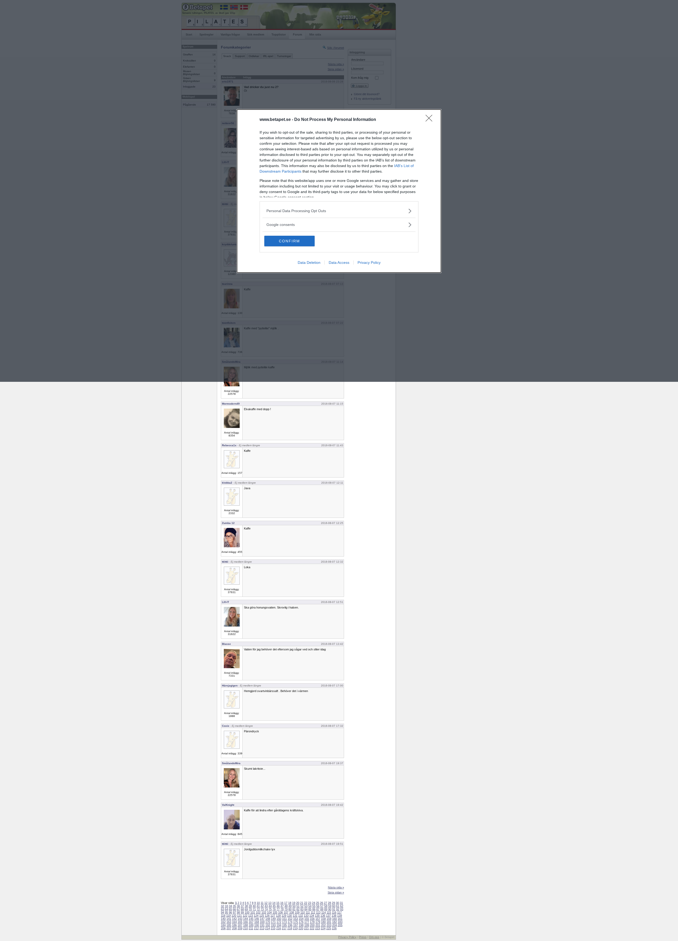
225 (328, 928)
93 (341, 909)
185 (228, 925)
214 (267, 928)
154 (301, 918)
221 (306, 928)
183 (340, 922)
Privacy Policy (369, 262)
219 (295, 928)
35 (234, 906)
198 (301, 925)
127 (272, 915)
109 (297, 912)
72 (258, 909)
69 (246, 909)
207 (228, 928)
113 (318, 912)
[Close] (431, 120)
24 (313, 902)
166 (245, 922)
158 (323, 918)
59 (329, 906)
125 (261, 915)
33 (226, 906)
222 (312, 928)
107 (286, 912)
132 (300, 915)
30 (337, 902)
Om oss (374, 937)
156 (312, 918)
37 (242, 906)
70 (250, 909)
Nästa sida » (336, 887)
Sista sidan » (336, 892)
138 (334, 915)
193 (273, 925)
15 (277, 902)
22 (305, 902)
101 (252, 912)
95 (226, 912)
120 (233, 915)
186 (234, 925)
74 (266, 909)
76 (274, 909)
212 (256, 928)
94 (222, 912)
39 (250, 906)
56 (317, 906)
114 (323, 912)
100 (247, 912)
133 (306, 915)
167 (251, 922)
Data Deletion (309, 262)
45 (274, 906)
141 (228, 918)
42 (262, 906)
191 (262, 925)
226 (334, 928)
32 (222, 906)
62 (341, 906)
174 (290, 922)
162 (223, 922)
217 (284, 928)
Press (363, 937)
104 (269, 912)
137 (328, 915)
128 (278, 915)
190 (256, 925)
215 (273, 928)
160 (334, 918)
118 (223, 915)
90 (329, 909)
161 (340, 918)
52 (302, 906)
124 (256, 915)
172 (278, 922)
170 (267, 922)
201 (317, 925)
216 (278, 928)
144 (245, 918)
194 (278, 925)
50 (294, 906)
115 (329, 912)
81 (294, 909)
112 (313, 912)
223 (317, 928)
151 (284, 918)
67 (238, 909)
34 (230, 906)
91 (333, 909)
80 (290, 909)
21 (301, 902)
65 (230, 909)
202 (323, 925)
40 (254, 906)
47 (282, 906)
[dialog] (339, 191)
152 (290, 918)
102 (258, 912)
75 (270, 909)
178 (312, 922)
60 (333, 906)
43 (266, 906)
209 (240, 928)
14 (273, 902)
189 (251, 925)
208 (234, 928)
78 (282, 909)
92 (337, 909)
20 (297, 902)
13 (269, 902)
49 (290, 906)
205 (340, 925)
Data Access (339, 262)
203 (329, 925)
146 (256, 918)
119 (228, 915)
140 (223, 918)
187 (240, 925)
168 (256, 922)
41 (258, 906)
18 (289, 902)
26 (321, 902)
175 (295, 922)
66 (234, 909)
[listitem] (339, 211)
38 (246, 906)
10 (258, 902)
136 (322, 915)
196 (290, 925)
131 (295, 915)
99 (242, 912)
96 (230, 912)
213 (262, 928)
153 (295, 918)
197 (295, 925)
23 (309, 902)
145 (251, 918)
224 (323, 928)
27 (325, 902)
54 (309, 906)
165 (240, 922)
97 (234, 912)
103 (263, 912)
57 (321, 906)
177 (306, 922)
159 (329, 918)
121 (239, 915)
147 (262, 918)
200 (312, 925)
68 (242, 909)
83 (302, 909)
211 (251, 928)
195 (284, 925)
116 (334, 912)
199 (306, 925)
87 (317, 909)
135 (317, 915)
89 (325, 909)
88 (321, 909)
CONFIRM (289, 241)
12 (265, 902)
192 (267, 925)
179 (317, 922)
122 (245, 915)
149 (273, 918)
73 (262, 909)
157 (317, 918)
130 (289, 915)
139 (339, 915)
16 (281, 902)
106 (280, 912)
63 (222, 909)
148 (267, 918)
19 (293, 902)
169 (262, 922)
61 (337, 906)
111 (308, 912)
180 (323, 922)
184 (223, 925)
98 (238, 912)
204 (334, 925)
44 (270, 906)
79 (286, 909)
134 (311, 915)
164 (234, 922)
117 (339, 912)
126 (267, 915)
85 (309, 909)
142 (234, 918)
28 (329, 902)
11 (262, 902)
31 (341, 902)
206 (223, 928)
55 (313, 906)
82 (298, 909)
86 (313, 909)
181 (329, 922)
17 (285, 902)
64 (226, 909)
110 (302, 912)
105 (275, 912)
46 (278, 906)
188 (245, 925)
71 (254, 909)
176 (301, 922)
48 (286, 906)
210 (245, 928)
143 (240, 918)
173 (284, 922)
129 (284, 915)
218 (289, 928)
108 (291, 912)
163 (228, 922)
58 (325, 906)
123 (250, 915)
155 (306, 918)
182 (334, 922)
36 (238, 906)
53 (305, 906)
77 (278, 909)
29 (333, 902)
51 (298, 906)
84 (305, 909)
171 (273, 922)
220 (300, 928)
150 (278, 918)
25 (317, 902)
